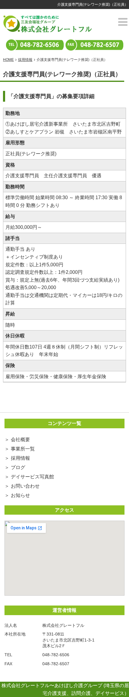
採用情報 (20, 458)
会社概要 (20, 439)
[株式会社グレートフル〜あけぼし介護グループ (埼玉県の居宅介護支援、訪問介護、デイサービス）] (47, 23)
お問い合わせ (25, 486)
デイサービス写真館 (32, 476)
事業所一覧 (23, 448)
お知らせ (20, 495)
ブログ (18, 467)
